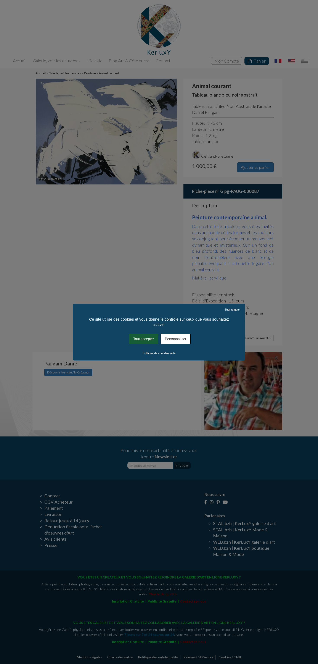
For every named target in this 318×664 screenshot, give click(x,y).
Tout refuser (232, 309)
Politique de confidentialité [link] (159, 353)
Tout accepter (143, 339)
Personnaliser (175, 339)
